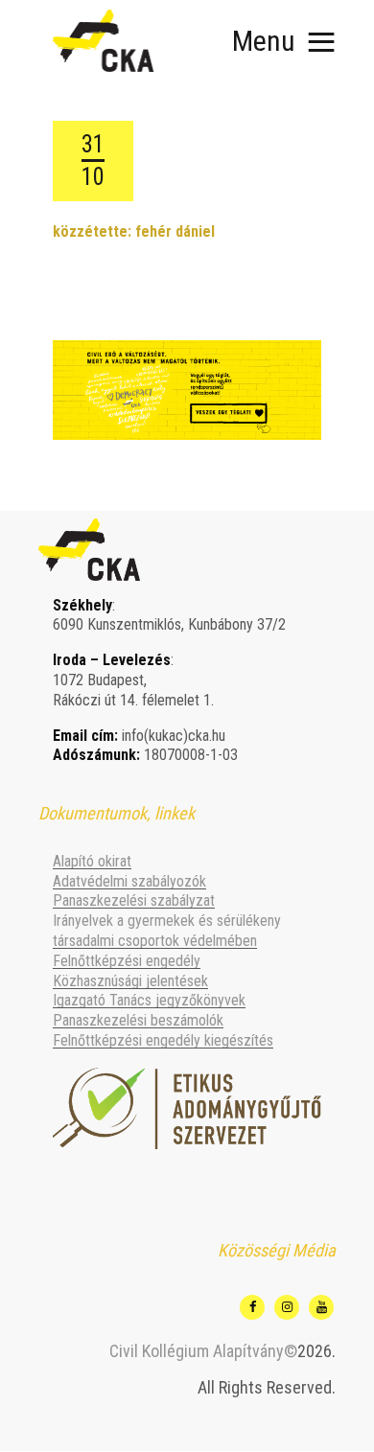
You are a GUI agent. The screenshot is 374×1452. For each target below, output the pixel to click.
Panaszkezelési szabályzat (134, 900)
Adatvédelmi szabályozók (129, 881)
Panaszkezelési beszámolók (138, 1020)
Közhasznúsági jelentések (130, 981)
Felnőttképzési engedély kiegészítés (163, 1040)
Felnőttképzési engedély (126, 961)
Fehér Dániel (175, 231)
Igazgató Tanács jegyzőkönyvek (149, 1000)
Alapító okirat (92, 861)
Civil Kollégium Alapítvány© (203, 1351)
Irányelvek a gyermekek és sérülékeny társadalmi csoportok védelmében (167, 930)
